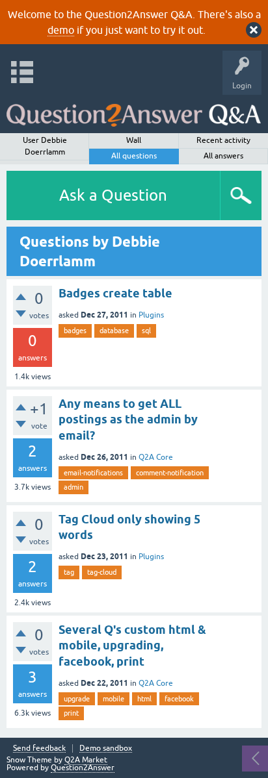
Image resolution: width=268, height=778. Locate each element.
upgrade (77, 699)
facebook (179, 699)
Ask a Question (113, 195)
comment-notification (170, 473)
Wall (133, 140)
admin (73, 487)
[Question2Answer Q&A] (134, 111)
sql (146, 330)
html (144, 699)
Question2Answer (82, 767)
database (114, 330)
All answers (223, 155)
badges (75, 330)
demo (60, 30)
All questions (134, 155)
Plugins (151, 315)
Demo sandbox (105, 748)
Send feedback (39, 748)
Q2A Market (85, 759)
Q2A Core (156, 457)
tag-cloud (101, 572)
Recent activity (223, 140)
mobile (113, 699)
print (71, 713)
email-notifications (93, 473)
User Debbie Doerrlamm (45, 146)
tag (69, 572)
